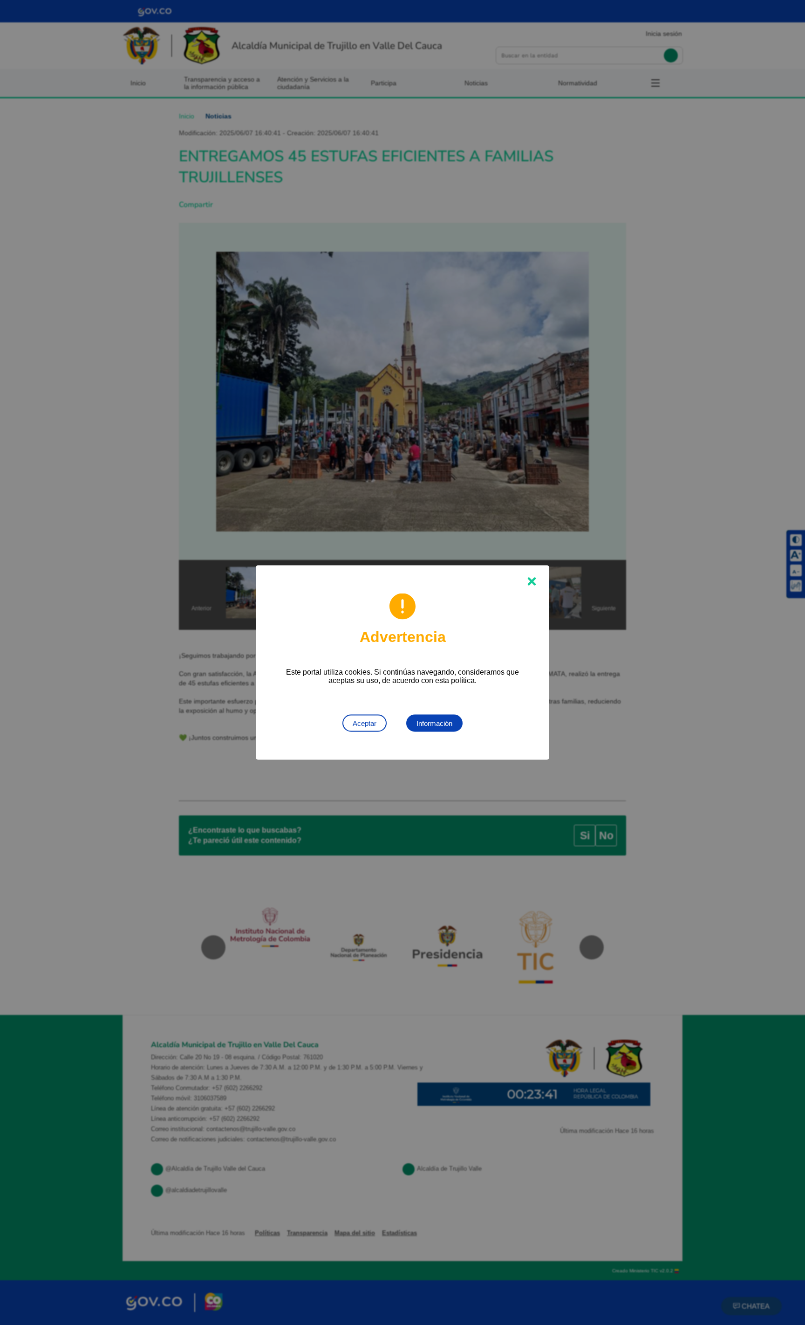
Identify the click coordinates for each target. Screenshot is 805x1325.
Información (434, 723)
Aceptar (364, 723)
